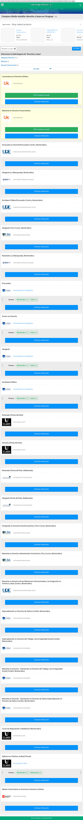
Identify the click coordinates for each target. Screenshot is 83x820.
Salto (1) (34, 300)
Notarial (4, 61)
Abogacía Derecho (8, 58)
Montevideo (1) (22, 300)
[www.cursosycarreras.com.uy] (42, 5)
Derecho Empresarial (9, 65)
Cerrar (73, 1)
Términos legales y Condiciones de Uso (41, 818)
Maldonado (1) (36, 773)
